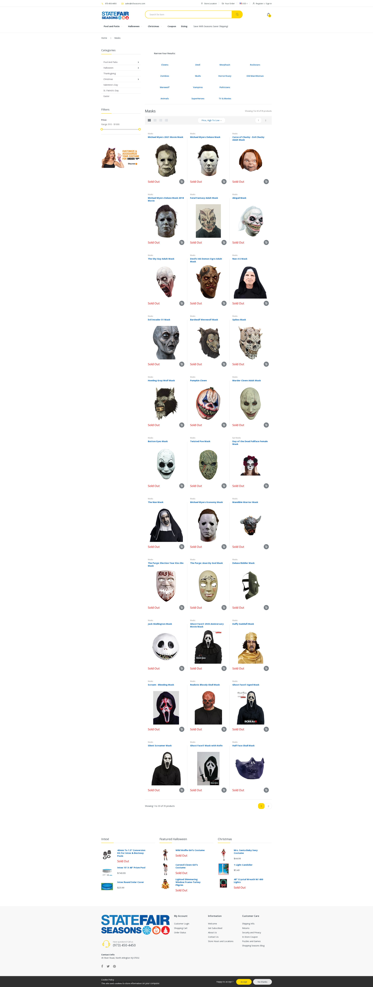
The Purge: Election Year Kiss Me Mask (165, 564)
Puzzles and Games (251, 941)
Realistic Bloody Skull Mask (205, 684)
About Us (212, 932)
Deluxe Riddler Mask (243, 562)
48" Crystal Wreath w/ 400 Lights (248, 881)
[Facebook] (102, 966)
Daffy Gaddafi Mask (243, 623)
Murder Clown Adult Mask (246, 380)
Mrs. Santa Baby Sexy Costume (246, 852)
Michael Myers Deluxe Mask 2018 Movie (166, 199)
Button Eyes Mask (158, 441)
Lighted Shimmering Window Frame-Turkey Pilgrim (188, 882)
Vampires (198, 87)
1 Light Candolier (243, 864)
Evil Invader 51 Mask (159, 319)
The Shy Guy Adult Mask (161, 258)
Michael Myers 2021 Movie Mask (165, 137)
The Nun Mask (155, 502)
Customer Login (181, 923)
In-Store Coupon (250, 936)
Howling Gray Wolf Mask (161, 380)
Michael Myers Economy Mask (206, 502)
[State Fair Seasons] (115, 14)
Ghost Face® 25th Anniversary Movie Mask (207, 625)
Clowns (164, 64)
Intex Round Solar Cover (130, 882)
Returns (245, 928)
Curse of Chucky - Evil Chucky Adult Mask (248, 138)
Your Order (230, 3)
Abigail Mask (239, 197)
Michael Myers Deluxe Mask (205, 137)
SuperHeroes (197, 98)
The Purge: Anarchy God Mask (206, 562)
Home (104, 38)
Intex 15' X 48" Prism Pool (131, 867)
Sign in (269, 3)
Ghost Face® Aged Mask (245, 684)
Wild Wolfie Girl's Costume (190, 850)
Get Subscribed (215, 928)
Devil (197, 64)
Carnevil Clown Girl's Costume (187, 866)
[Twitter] (108, 966)
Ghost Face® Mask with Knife (206, 745)
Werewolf (164, 87)
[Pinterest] (114, 966)
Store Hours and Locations (220, 941)
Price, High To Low (210, 120)
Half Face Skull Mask (243, 745)
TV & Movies (225, 98)
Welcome (212, 923)
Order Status (180, 932)
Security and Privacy (251, 932)
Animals (165, 98)
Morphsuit (225, 64)
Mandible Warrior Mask (245, 502)
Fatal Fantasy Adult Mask (204, 197)
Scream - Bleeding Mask (161, 684)
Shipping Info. (248, 923)
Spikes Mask (239, 319)
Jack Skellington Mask (160, 623)
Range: (104, 124)
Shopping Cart (180, 928)
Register (259, 3)
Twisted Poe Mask (200, 441)
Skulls (198, 76)
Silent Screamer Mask (160, 745)
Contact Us (213, 936)
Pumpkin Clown (198, 380)
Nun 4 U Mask (239, 258)
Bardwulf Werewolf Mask (204, 319)
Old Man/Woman (255, 76)
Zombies (164, 76)
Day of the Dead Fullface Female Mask (250, 442)
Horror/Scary (224, 76)
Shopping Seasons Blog (253, 945)
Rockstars (255, 64)
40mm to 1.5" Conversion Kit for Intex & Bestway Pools (131, 853)
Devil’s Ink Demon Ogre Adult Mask (206, 260)
